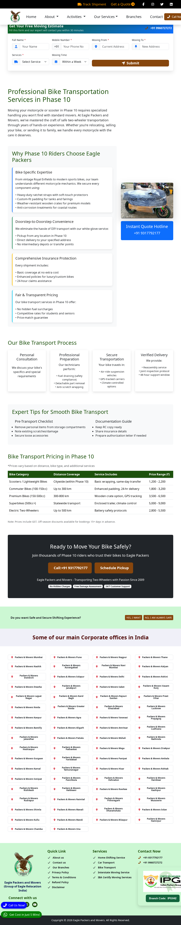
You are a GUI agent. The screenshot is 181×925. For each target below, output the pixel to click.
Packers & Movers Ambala (155, 758)
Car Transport (106, 862)
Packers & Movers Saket (112, 686)
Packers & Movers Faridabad (71, 758)
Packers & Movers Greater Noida (71, 707)
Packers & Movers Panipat (113, 758)
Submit (133, 63)
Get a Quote (121, 4)
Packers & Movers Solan (154, 809)
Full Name (19, 40)
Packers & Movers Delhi (112, 676)
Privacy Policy (60, 872)
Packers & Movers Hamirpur (156, 819)
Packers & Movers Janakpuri (71, 686)
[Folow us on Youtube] (34, 904)
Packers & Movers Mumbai (29, 657)
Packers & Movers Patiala (70, 738)
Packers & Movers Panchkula (71, 778)
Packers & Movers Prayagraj (156, 717)
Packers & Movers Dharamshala (113, 809)
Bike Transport (106, 867)
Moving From (100, 40)
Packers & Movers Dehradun (113, 778)
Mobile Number (62, 40)
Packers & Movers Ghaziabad (113, 707)
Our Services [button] (104, 16)
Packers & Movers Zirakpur (156, 748)
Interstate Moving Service (113, 872)
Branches (134, 16)
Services (18, 55)
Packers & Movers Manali (70, 809)
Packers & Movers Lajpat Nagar (29, 697)
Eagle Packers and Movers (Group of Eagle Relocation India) (22, 886)
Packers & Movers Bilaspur (113, 819)
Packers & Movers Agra (69, 717)
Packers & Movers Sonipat (28, 778)
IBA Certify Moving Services (114, 877)
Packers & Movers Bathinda (156, 738)
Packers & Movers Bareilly (28, 727)
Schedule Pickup (114, 567)
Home (31, 16)
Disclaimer (58, 887)
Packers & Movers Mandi (70, 819)
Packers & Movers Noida (27, 707)
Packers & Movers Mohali (113, 738)
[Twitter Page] (162, 4)
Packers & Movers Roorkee (113, 789)
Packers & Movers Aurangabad (71, 666)
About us (58, 857)
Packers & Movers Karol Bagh (71, 697)
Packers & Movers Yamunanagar (71, 768)
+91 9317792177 (147, 233)
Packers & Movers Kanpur (28, 717)
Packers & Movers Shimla (28, 809)
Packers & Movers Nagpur (113, 657)
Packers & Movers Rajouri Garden (113, 697)
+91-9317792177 (152, 857)
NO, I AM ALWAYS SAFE (158, 617)
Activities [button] (75, 16)
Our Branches (60, 867)
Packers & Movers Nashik (28, 666)
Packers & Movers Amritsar (114, 727)
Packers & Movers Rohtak (155, 768)
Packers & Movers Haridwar (156, 778)
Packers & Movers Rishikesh (29, 789)
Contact (156, 16)
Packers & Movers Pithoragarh (113, 799)
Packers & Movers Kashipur (156, 789)
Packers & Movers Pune (69, 657)
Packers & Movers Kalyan (155, 666)
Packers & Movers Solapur (70, 676)
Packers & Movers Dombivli (29, 676)
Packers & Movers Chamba (29, 828)
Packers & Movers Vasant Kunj (156, 686)
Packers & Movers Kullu (27, 819)
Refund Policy (60, 882)
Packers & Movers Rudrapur (29, 799)
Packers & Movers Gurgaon (29, 758)
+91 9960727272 (161, 28)
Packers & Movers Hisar (112, 768)
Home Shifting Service (111, 857)
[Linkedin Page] (171, 4)
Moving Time (59, 55)
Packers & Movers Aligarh (70, 727)
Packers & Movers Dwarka (28, 686)
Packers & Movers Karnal (28, 768)
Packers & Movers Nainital (71, 799)
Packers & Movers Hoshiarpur (29, 748)
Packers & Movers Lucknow (156, 707)
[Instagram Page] (153, 4)
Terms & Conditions (64, 877)
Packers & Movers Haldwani (71, 789)
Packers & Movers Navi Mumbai (113, 666)
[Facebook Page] (143, 4)
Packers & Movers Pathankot (71, 748)
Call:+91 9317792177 (70, 567)
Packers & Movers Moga (112, 748)
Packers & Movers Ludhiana (156, 727)
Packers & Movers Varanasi (114, 717)
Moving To (138, 40)
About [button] (50, 16)
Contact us (59, 862)
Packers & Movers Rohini (155, 676)
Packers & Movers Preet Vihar (156, 697)
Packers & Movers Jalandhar (29, 738)
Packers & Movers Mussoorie (156, 799)
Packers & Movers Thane (155, 657)
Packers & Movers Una (68, 828)
